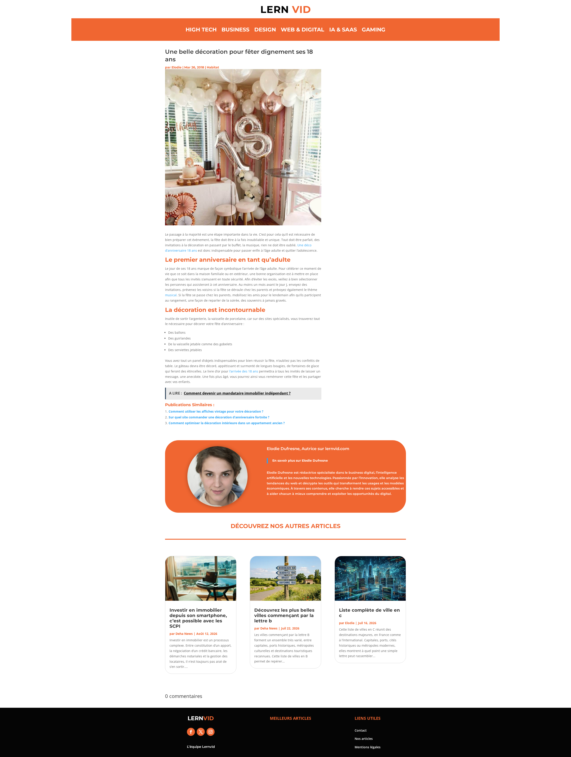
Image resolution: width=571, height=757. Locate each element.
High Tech (201, 29)
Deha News (184, 634)
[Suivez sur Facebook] (191, 732)
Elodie (177, 67)
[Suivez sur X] (201, 732)
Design (265, 29)
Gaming (373, 29)
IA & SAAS (343, 29)
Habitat (213, 67)
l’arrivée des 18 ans (243, 371)
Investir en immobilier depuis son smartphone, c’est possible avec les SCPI (198, 618)
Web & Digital (302, 29)
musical (171, 295)
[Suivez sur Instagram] (211, 732)
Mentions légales (368, 747)
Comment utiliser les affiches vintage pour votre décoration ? (216, 411)
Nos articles (364, 738)
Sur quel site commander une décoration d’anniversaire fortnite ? (219, 417)
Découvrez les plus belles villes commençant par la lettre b (284, 615)
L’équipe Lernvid (201, 747)
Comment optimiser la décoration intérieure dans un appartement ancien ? (227, 423)
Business (235, 29)
